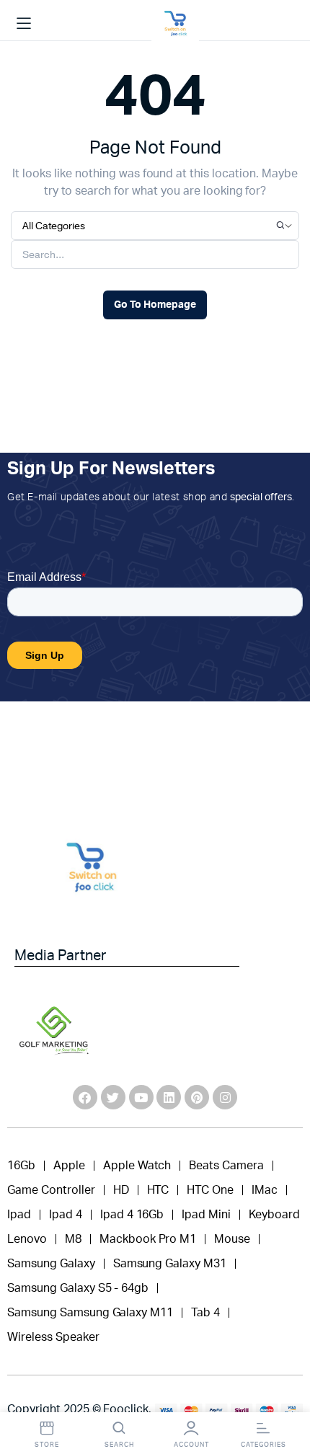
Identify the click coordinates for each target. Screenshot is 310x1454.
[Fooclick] (175, 24)
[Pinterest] (197, 1097)
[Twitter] (113, 1097)
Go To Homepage (155, 305)
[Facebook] (85, 1097)
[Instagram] (225, 1097)
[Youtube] (141, 1097)
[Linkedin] (168, 1097)
